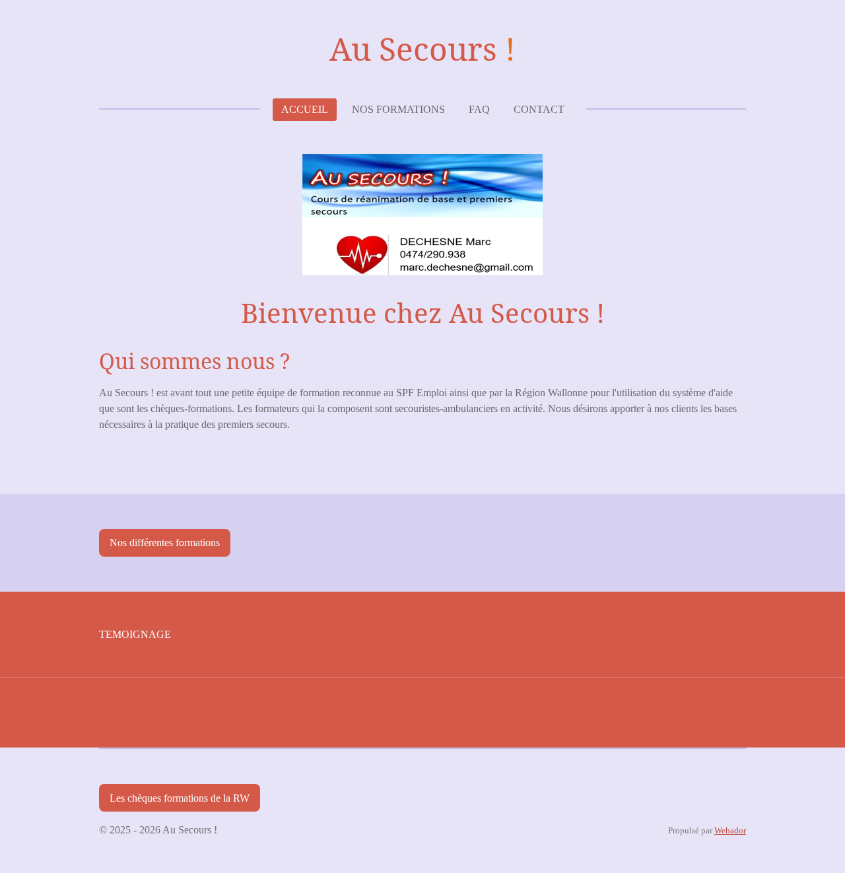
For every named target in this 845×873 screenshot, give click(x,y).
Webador (730, 830)
